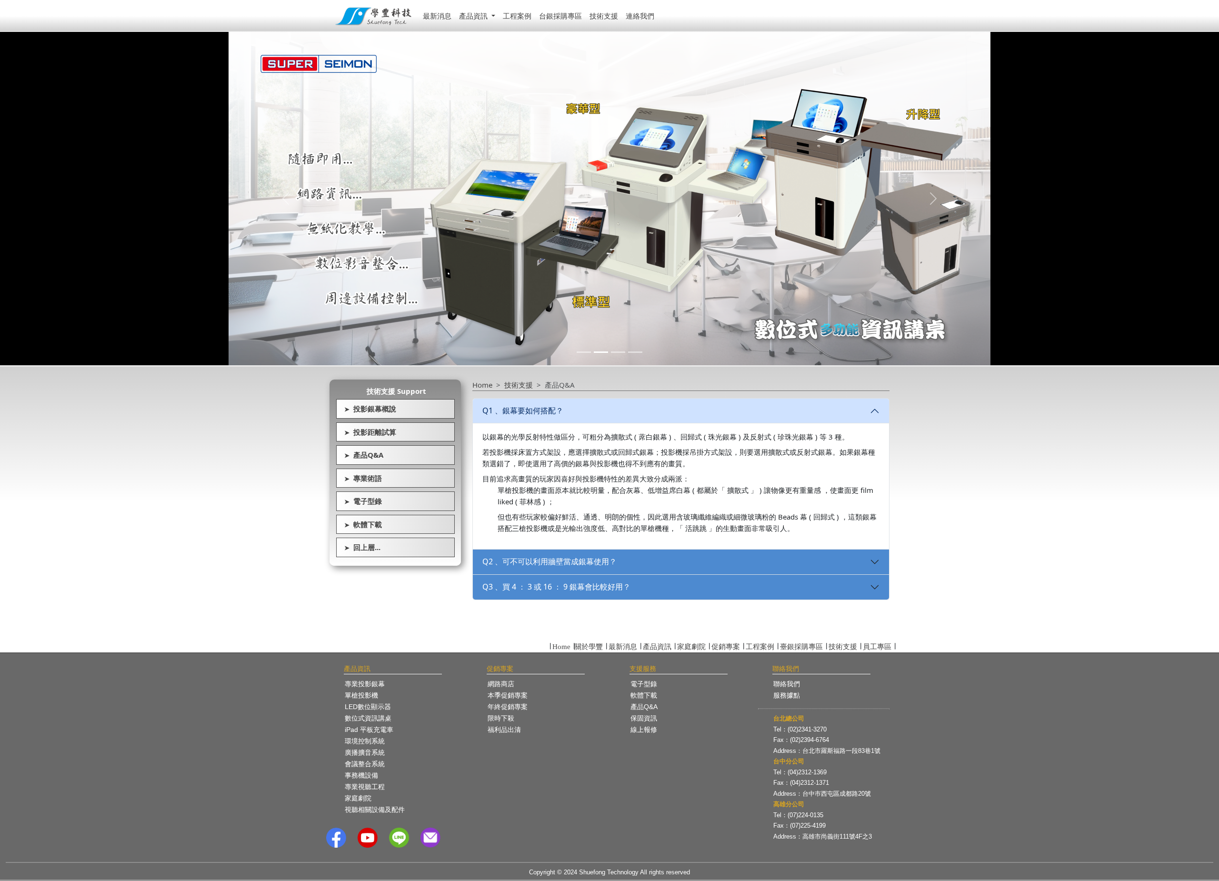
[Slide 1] (584, 352)
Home (482, 385)
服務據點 (786, 695)
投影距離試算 (370, 432)
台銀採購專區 (560, 15)
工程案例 (517, 15)
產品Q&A (363, 455)
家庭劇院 (691, 647)
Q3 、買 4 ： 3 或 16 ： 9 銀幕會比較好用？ (556, 586)
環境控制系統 (365, 741)
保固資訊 (643, 718)
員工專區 (877, 647)
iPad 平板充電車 (369, 729)
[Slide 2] (601, 352)
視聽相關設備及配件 (375, 809)
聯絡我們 (786, 684)
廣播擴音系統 (365, 752)
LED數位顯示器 (368, 707)
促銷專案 (725, 647)
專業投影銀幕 (365, 684)
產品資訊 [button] (474, 15)
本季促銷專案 (508, 695)
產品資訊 (657, 647)
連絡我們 (640, 15)
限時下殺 (501, 718)
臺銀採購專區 (801, 647)
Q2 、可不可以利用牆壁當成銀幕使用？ (549, 561)
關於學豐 (588, 647)
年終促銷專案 (508, 707)
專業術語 (363, 478)
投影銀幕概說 (370, 408)
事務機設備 (361, 775)
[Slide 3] (618, 352)
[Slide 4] (635, 352)
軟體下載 (363, 524)
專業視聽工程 (365, 787)
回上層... (362, 547)
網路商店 (501, 684)
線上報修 (643, 729)
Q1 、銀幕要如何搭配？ (522, 410)
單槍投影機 (361, 695)
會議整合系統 (365, 764)
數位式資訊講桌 (368, 718)
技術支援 (604, 15)
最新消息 (437, 15)
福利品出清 (504, 729)
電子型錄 (363, 501)
